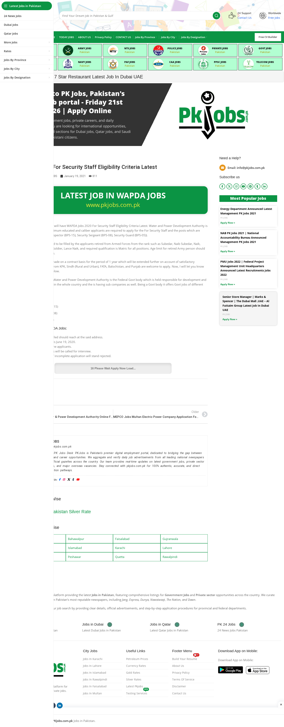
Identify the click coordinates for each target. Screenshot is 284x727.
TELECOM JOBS (265, 62)
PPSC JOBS (220, 62)
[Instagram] (64, 479)
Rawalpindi (170, 557)
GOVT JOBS (265, 48)
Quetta (119, 557)
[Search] (216, 15)
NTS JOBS (129, 48)
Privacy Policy (181, 672)
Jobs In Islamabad (94, 672)
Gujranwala (170, 539)
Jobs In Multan (92, 693)
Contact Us (179, 693)
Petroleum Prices (137, 659)
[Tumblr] (73, 479)
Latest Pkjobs (134, 686)
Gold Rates (133, 672)
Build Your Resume (185, 658)
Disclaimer (179, 686)
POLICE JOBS (174, 48)
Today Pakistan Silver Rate (64, 511)
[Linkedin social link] (264, 186)
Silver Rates (133, 679)
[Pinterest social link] (250, 186)
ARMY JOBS (84, 48)
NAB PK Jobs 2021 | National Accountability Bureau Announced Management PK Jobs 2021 (243, 237)
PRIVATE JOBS (220, 48)
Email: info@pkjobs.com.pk (246, 168)
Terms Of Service (183, 679)
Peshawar (74, 557)
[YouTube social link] (243, 186)
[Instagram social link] (236, 186)
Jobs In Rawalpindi (95, 679)
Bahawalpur (76, 539)
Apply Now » (227, 222)
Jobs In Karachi (92, 659)
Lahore (167, 548)
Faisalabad (122, 539)
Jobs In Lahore (92, 666)
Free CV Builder (268, 37)
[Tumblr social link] (257, 186)
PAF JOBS (129, 62)
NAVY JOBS (84, 62)
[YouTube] (77, 479)
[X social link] (229, 186)
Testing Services (137, 692)
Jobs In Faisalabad (95, 686)
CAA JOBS (175, 62)
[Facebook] (59, 479)
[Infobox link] (97, 624)
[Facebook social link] (222, 186)
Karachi (120, 548)
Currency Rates (136, 666)
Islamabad (75, 548)
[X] (68, 479)
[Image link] (230, 669)
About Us (178, 666)
